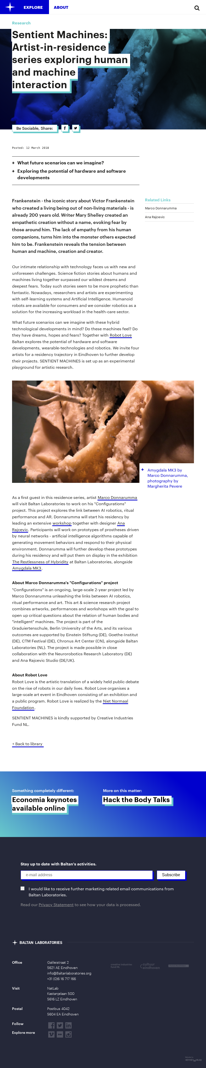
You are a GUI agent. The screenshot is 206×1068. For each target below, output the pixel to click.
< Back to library (27, 743)
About (61, 7)
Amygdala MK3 (26, 568)
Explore (33, 7)
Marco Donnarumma (117, 497)
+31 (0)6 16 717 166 (61, 979)
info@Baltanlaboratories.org (69, 973)
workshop (62, 523)
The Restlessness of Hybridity (40, 561)
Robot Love (121, 335)
